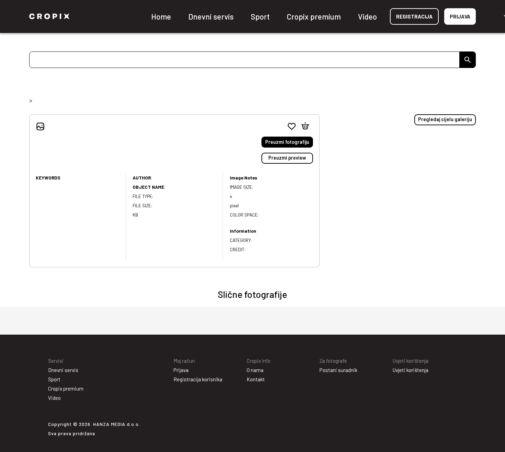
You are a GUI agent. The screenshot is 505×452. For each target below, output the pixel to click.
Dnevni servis (211, 16)
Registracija (414, 16)
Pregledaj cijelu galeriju (445, 119)
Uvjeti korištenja (410, 370)
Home (161, 16)
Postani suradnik (338, 370)
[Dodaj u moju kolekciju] (291, 126)
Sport (260, 16)
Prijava (460, 16)
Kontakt (256, 379)
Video (367, 16)
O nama (255, 370)
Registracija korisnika (197, 379)
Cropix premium (314, 16)
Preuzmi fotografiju (287, 142)
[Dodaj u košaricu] (305, 126)
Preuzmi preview (287, 158)
